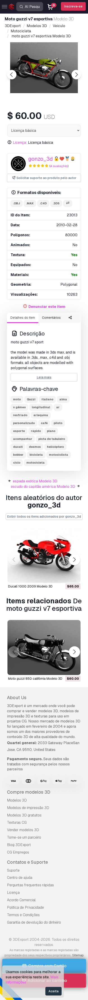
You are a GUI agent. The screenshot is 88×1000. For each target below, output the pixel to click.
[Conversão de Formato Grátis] (67, 203)
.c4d (43, 203)
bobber (18, 455)
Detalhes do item (22, 318)
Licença (13, 892)
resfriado (20, 415)
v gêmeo (19, 407)
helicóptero (55, 447)
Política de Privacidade (25, 907)
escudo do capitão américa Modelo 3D (43, 486)
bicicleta (36, 455)
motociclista (58, 455)
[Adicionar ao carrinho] (65, 576)
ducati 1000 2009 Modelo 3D (30, 586)
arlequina (40, 415)
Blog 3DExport (19, 844)
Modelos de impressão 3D (28, 807)
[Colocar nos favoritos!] (74, 576)
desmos (35, 447)
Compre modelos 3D (28, 792)
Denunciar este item (46, 306)
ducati (18, 447)
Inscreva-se (73, 6)
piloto (58, 423)
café (44, 423)
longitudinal (41, 407)
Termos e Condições (23, 915)
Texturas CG (17, 822)
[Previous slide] (11, 74)
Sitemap (78, 955)
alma (63, 399)
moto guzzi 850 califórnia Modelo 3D (35, 679)
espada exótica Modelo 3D (35, 481)
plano (51, 431)
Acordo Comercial (21, 900)
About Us (16, 697)
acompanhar (22, 439)
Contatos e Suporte (27, 862)
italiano (47, 399)
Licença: (20, 142)
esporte (19, 431)
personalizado (24, 423)
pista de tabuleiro (51, 439)
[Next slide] (76, 74)
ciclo (16, 463)
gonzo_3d (40, 158)
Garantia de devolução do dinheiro (34, 922)
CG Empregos (18, 852)
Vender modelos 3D (23, 830)
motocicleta (35, 463)
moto (17, 399)
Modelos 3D (17, 800)
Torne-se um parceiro (24, 837)
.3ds (56, 203)
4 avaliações (59, 166)
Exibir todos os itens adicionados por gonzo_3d (44, 516)
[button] (74, 560)
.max (30, 203)
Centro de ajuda (19, 877)
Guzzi (31, 399)
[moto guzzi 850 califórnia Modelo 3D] (44, 647)
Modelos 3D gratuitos (24, 815)
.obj (16, 203)
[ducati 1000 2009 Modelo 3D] (44, 555)
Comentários (51, 318)
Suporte (13, 870)
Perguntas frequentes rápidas (30, 885)
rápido (36, 431)
